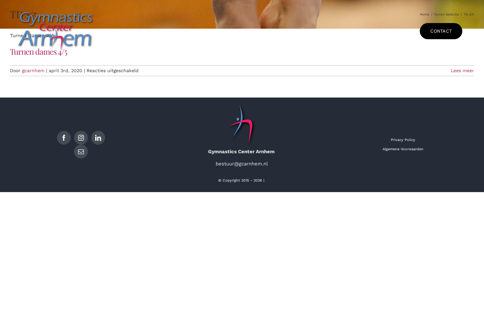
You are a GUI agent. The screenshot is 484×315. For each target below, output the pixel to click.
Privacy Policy (403, 140)
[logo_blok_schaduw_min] (55, 11)
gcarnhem (33, 70)
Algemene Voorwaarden (403, 149)
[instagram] (81, 138)
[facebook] (64, 138)
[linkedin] (98, 138)
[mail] (81, 151)
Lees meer (462, 70)
